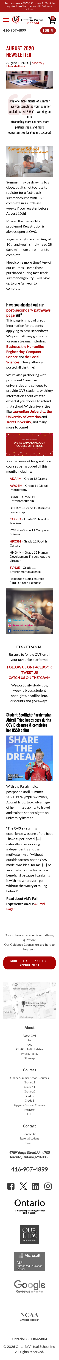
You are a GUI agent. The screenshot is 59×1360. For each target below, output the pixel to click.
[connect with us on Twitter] (23, 1186)
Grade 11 (29, 1087)
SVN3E (15, 567)
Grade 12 (29, 1082)
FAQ (29, 1044)
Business (13, 346)
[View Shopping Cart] (52, 20)
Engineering (15, 352)
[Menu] (6, 20)
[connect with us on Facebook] (10, 1186)
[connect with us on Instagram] (48, 1186)
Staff (30, 1040)
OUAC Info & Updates (29, 1049)
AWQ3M (16, 485)
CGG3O (15, 519)
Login (48, 30)
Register (29, 1109)
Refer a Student (29, 1138)
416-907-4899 (14, 30)
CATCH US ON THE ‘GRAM (29, 678)
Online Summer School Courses (29, 1078)
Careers (29, 1143)
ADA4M (15, 478)
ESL (29, 1114)
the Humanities (33, 346)
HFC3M (15, 541)
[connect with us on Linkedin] (35, 1186)
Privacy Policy (29, 1053)
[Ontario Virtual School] (28, 20)
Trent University (18, 422)
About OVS (30, 1035)
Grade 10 (29, 1091)
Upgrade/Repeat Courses (29, 1105)
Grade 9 (29, 1096)
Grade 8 (29, 1100)
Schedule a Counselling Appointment (29, 963)
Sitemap (29, 1058)
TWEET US (29, 672)
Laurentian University (28, 411)
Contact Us (29, 1134)
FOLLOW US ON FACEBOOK (29, 667)
